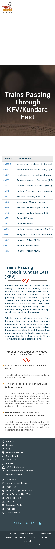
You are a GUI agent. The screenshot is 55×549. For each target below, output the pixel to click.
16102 (6, 191)
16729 (6, 207)
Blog (7, 449)
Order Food (10, 479)
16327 (6, 196)
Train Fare (9, 509)
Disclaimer (43, 545)
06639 (6, 180)
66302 (6, 245)
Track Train (10, 487)
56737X (7, 234)
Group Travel (11, 456)
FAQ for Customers (14, 467)
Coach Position (12, 512)
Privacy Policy (13, 545)
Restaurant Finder (13, 505)
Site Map (9, 463)
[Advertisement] (27, 27)
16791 (6, 218)
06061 (6, 175)
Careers (8, 445)
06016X (7, 164)
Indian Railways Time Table (18, 494)
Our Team (9, 501)
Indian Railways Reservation (18, 490)
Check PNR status (13, 498)
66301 (6, 240)
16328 (6, 202)
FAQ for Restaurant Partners (18, 471)
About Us (9, 441)
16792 (6, 223)
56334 (6, 229)
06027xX (7, 169)
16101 (6, 185)
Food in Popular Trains (15, 483)
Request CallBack (13, 474)
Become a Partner (13, 452)
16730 (6, 213)
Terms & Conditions (29, 545)
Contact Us (10, 460)
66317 (6, 251)
